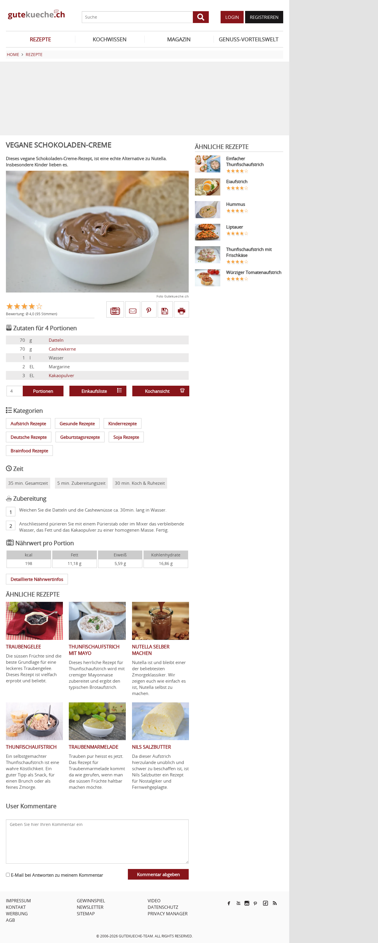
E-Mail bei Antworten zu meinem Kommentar (56, 875)
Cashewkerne (62, 349)
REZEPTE (40, 39)
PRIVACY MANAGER (168, 913)
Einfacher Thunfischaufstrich (245, 161)
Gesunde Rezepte (77, 423)
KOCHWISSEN (110, 39)
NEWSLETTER (90, 907)
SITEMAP (86, 913)
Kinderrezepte (122, 423)
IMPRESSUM (18, 900)
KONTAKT (16, 907)
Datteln (56, 340)
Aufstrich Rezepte (28, 423)
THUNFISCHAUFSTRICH (31, 747)
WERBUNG (17, 913)
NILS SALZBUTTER (151, 747)
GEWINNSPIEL (91, 900)
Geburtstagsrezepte (80, 437)
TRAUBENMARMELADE (93, 747)
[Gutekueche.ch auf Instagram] (247, 903)
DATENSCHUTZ (163, 907)
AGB (10, 920)
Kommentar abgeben (158, 874)
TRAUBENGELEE (23, 646)
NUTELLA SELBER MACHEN (151, 649)
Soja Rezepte (126, 437)
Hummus (235, 204)
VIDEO (154, 900)
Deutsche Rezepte (29, 437)
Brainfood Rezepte (29, 451)
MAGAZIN (179, 39)
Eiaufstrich (236, 181)
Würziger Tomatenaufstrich (253, 272)
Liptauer (234, 227)
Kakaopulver (61, 375)
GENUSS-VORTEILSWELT (248, 39)
